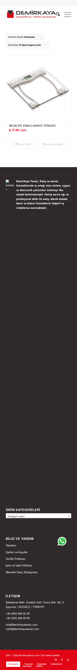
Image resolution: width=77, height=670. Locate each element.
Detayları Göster (54, 144)
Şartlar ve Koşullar (17, 552)
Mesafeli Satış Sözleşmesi (22, 572)
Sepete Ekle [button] (24, 144)
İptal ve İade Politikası (19, 565)
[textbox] (38, 516)
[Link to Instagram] (56, 659)
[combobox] (38, 516)
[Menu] (65, 14)
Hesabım (11, 545)
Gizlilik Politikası (15, 559)
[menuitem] (56, 14)
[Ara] (56, 14)
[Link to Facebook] (62, 659)
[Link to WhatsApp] (68, 659)
